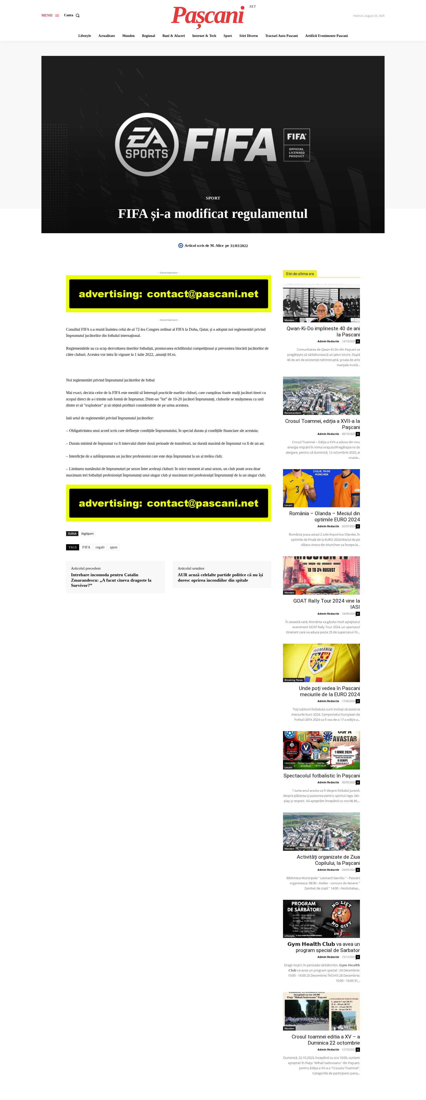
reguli (100, 547)
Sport (213, 198)
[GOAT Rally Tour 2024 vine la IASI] (321, 575)
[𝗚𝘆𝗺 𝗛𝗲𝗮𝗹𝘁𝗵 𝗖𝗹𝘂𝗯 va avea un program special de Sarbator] (321, 919)
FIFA (86, 547)
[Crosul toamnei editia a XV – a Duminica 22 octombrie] (321, 1011)
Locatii (288, 505)
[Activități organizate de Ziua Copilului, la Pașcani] (321, 831)
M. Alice (217, 245)
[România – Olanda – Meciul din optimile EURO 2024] (321, 488)
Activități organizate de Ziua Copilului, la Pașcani (328, 860)
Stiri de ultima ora (300, 274)
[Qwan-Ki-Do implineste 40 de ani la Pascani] (321, 303)
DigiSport (87, 533)
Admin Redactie (328, 341)
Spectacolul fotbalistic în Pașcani (322, 776)
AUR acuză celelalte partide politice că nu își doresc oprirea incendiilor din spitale (220, 577)
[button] (73, 15)
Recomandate (292, 412)
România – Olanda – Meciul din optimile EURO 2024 (324, 516)
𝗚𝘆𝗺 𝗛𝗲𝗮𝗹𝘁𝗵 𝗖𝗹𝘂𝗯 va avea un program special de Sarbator (323, 947)
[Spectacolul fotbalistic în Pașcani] (321, 750)
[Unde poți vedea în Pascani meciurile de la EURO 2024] (321, 663)
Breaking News (293, 680)
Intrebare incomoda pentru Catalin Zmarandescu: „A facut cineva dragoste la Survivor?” (111, 580)
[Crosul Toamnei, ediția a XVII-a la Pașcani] (321, 396)
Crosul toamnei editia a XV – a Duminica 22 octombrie (326, 1040)
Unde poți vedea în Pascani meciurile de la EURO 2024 (329, 691)
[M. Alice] (181, 245)
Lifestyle (289, 935)
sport (114, 547)
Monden (289, 320)
